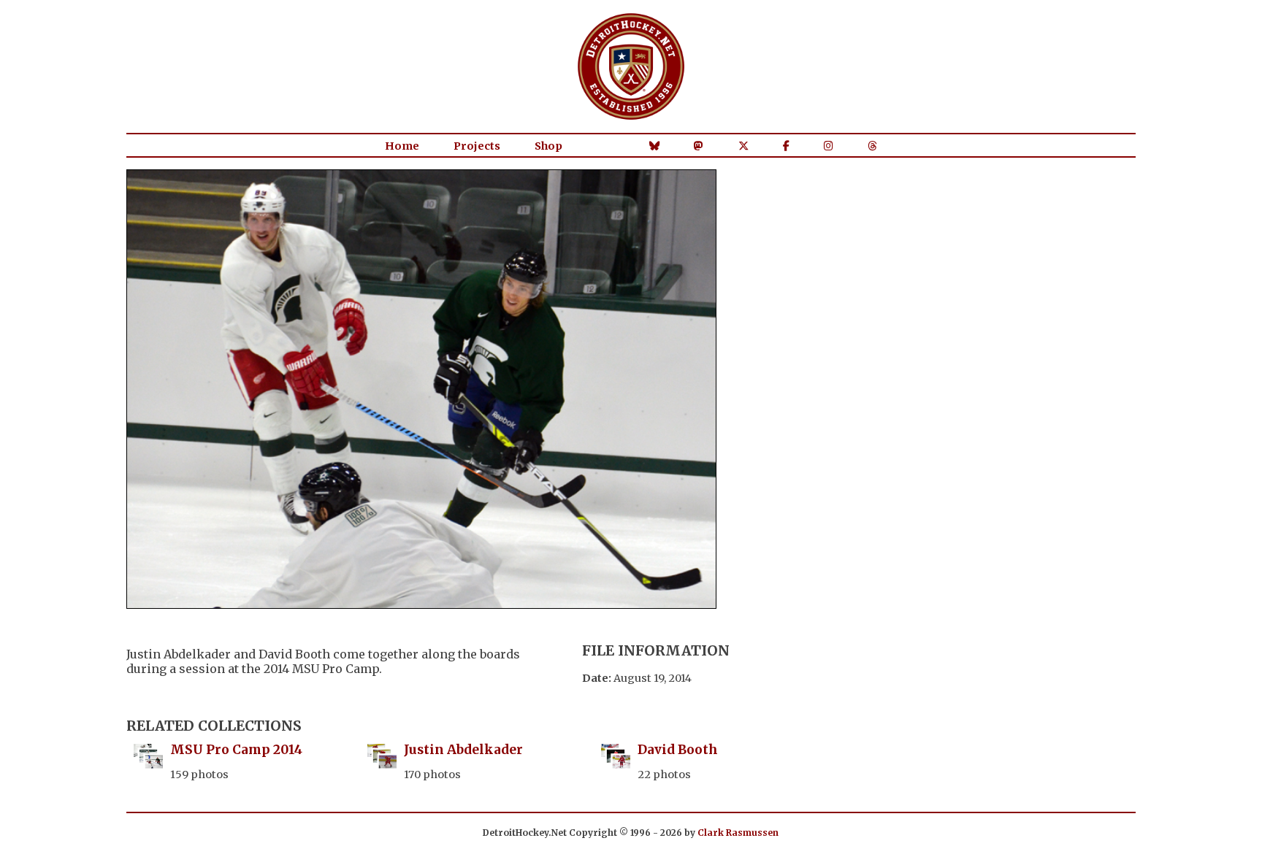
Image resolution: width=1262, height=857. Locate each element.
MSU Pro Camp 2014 (236, 750)
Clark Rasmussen (738, 832)
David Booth (678, 750)
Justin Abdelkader (463, 750)
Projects (477, 146)
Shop (548, 146)
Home (402, 146)
